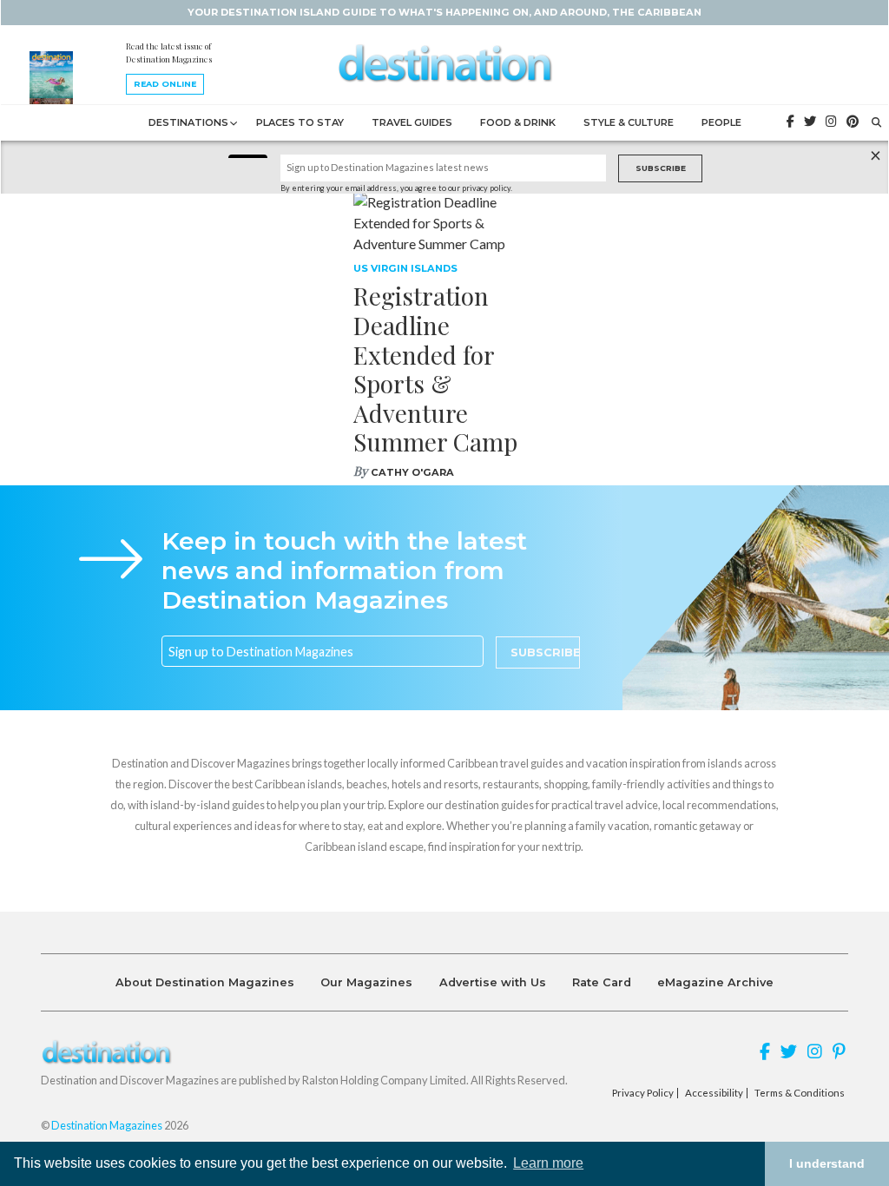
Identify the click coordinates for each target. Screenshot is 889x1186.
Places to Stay (300, 122)
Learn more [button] (548, 1163)
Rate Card (601, 982)
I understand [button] (827, 1163)
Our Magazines (366, 982)
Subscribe (660, 168)
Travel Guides (412, 122)
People (721, 122)
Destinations (188, 122)
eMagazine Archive (715, 982)
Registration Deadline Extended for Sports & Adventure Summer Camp (435, 369)
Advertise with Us (492, 982)
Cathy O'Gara (412, 472)
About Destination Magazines (204, 982)
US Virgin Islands (405, 268)
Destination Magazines (106, 1125)
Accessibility (714, 1093)
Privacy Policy (643, 1093)
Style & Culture (628, 122)
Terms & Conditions (799, 1093)
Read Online (165, 84)
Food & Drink (518, 122)
